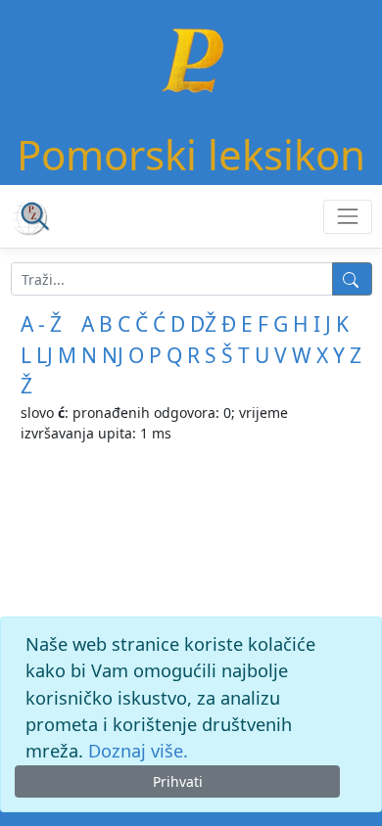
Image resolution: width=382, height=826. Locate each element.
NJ (112, 355)
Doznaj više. (138, 750)
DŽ (203, 324)
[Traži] (352, 279)
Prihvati (178, 781)
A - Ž (41, 324)
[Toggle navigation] (347, 217)
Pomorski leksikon (191, 154)
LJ (44, 355)
